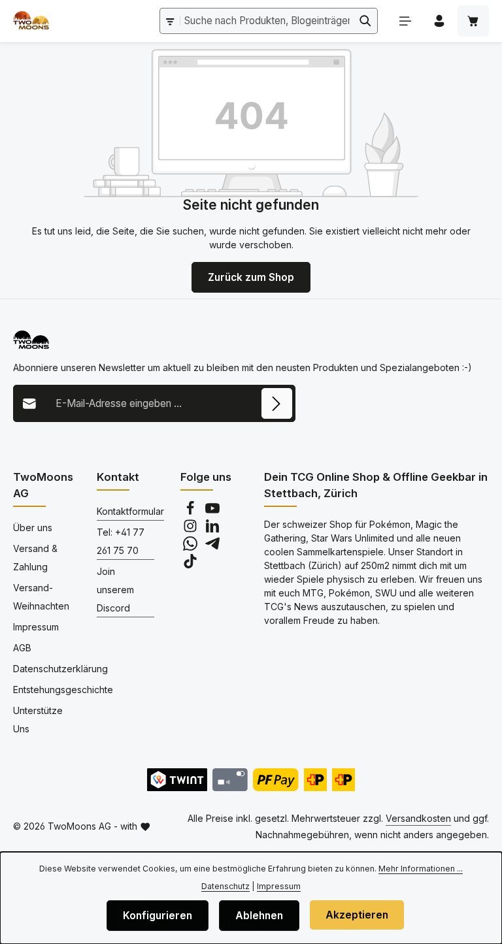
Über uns (32, 527)
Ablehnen (259, 915)
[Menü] (405, 21)
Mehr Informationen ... (420, 868)
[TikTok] (190, 564)
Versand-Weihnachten (41, 596)
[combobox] (267, 20)
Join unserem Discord (115, 589)
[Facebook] (191, 511)
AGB (22, 647)
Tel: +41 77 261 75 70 (120, 541)
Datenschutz (225, 886)
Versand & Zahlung (35, 557)
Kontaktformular (130, 511)
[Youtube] (212, 511)
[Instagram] (191, 529)
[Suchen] (366, 20)
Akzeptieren (357, 915)
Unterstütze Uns (38, 719)
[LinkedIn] (212, 529)
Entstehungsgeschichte (63, 689)
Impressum (36, 626)
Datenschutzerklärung (60, 668)
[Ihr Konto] (439, 21)
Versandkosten (418, 818)
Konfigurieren (157, 915)
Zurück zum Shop (251, 277)
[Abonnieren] (276, 403)
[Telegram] (212, 547)
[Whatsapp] (191, 547)
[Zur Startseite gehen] (31, 21)
